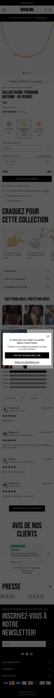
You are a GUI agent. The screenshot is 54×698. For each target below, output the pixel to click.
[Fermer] (48, 336)
